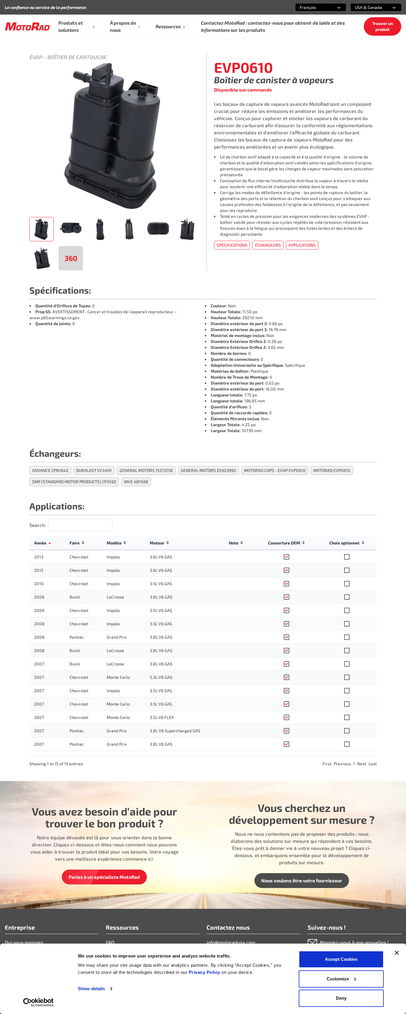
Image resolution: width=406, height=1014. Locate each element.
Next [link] (361, 763)
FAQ (110, 942)
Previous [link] (342, 763)
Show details (91, 988)
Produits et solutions (70, 26)
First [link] (326, 763)
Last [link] (373, 763)
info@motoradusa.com (231, 942)
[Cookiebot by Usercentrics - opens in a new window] (38, 1002)
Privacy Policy (205, 972)
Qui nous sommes (24, 942)
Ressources (168, 26)
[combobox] (313, 7)
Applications (302, 245)
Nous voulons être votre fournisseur (301, 880)
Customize (338, 978)
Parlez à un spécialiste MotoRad (104, 877)
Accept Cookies (341, 959)
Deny (341, 998)
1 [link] (354, 763)
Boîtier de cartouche (77, 57)
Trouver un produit (382, 26)
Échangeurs (268, 245)
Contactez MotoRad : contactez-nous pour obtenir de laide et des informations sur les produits (273, 26)
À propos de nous (123, 26)
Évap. (36, 57)
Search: (37, 525)
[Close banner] (397, 953)
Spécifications (232, 245)
